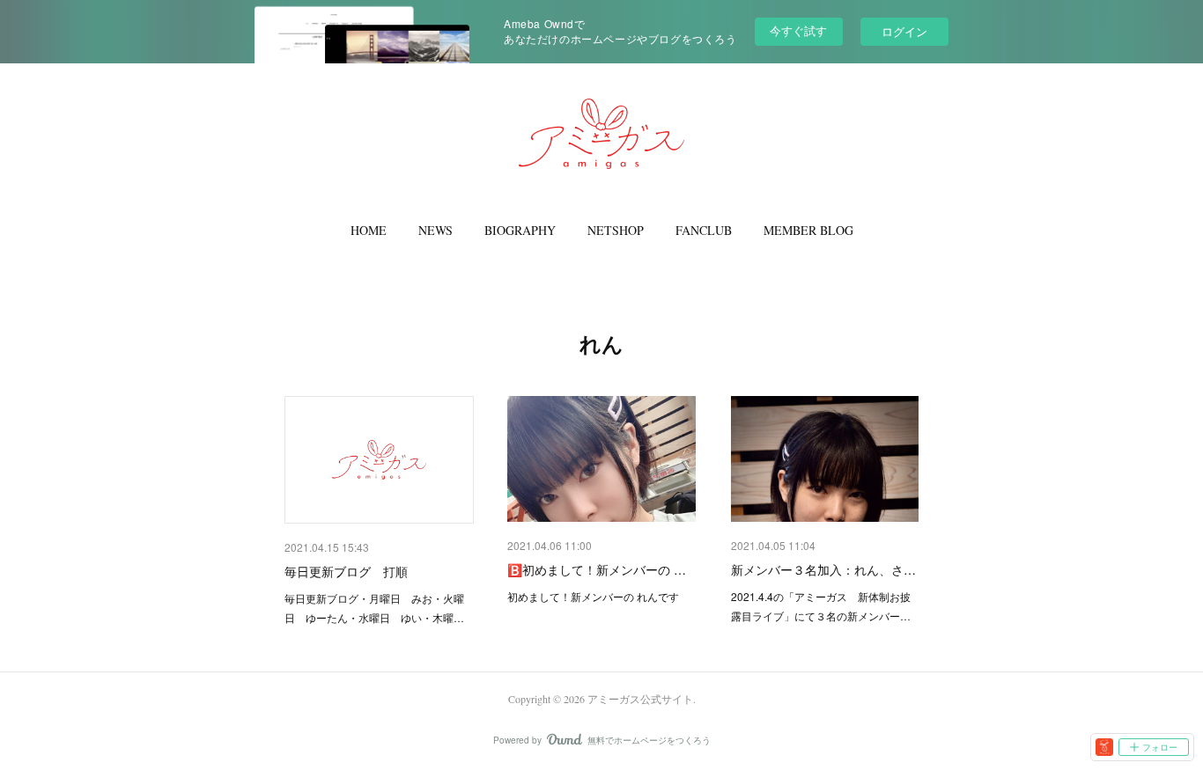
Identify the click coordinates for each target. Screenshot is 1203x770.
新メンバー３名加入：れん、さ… (823, 569)
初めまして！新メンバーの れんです (593, 596)
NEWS (435, 230)
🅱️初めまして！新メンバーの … (596, 569)
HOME (369, 230)
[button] (369, 230)
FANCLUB (703, 230)
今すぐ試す (798, 30)
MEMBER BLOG (808, 230)
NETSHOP (615, 230)
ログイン (904, 31)
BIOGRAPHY (520, 230)
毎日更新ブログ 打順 (346, 571)
